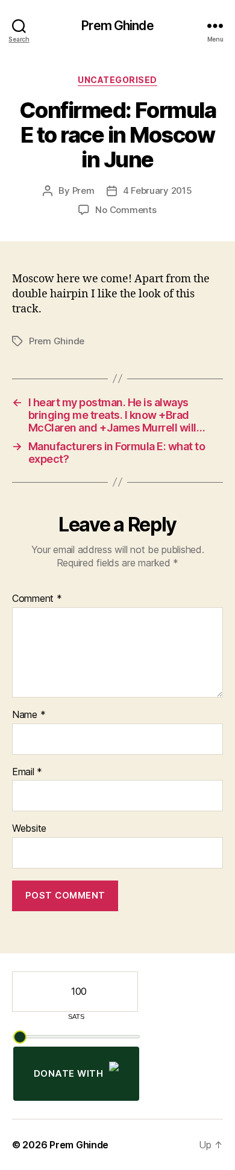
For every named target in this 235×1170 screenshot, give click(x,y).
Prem (83, 190)
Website (29, 828)
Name (28, 715)
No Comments (125, 209)
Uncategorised (117, 80)
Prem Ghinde (117, 25)
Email (27, 772)
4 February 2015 (157, 190)
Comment (37, 598)
